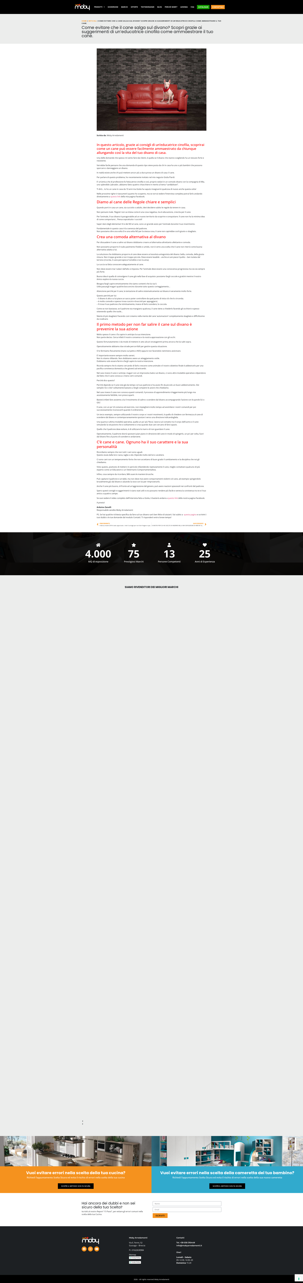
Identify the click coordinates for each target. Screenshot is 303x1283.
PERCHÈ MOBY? (171, 7)
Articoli (92, 21)
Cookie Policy (135, 1262)
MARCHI (124, 7)
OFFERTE (134, 7)
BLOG (159, 7)
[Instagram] (90, 1248)
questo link (115, 196)
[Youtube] (96, 1248)
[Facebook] (84, 1248)
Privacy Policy (135, 1257)
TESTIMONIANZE (147, 7)
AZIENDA (184, 7)
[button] (151, 1121)
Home (84, 21)
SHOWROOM (113, 7)
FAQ (192, 7)
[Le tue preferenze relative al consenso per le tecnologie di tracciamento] (299, 1279)
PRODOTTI (98, 7)
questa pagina (190, 514)
